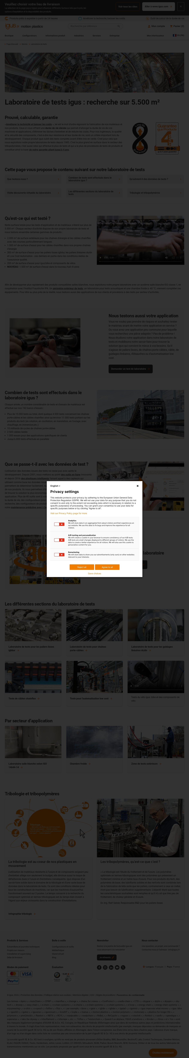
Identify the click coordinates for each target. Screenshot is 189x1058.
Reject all (81, 567)
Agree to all (107, 567)
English (54, 486)
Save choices (94, 573)
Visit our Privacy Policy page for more (68, 513)
